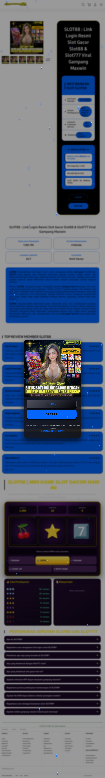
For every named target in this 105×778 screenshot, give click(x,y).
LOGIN (52, 404)
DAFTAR (52, 414)
